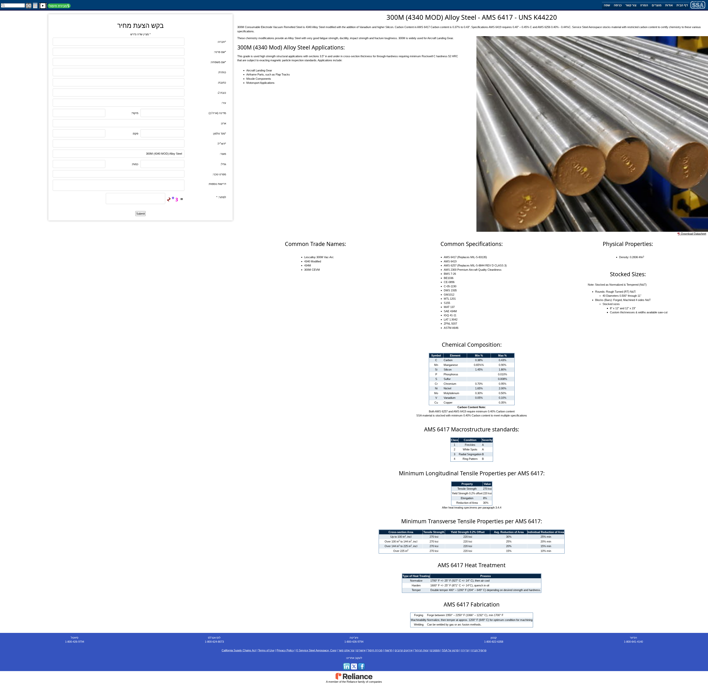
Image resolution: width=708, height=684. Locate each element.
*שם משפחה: (218, 62)
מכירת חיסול (375, 650)
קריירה (465, 650)
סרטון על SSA (450, 650)
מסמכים (435, 650)
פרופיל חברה (478, 650)
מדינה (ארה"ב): (217, 113)
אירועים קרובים (403, 650)
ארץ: (223, 123)
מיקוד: (134, 113)
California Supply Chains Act (239, 650)
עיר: (223, 102)
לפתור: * (221, 197)
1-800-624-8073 (214, 641)
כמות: (135, 164)
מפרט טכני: (219, 174)
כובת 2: (221, 92)
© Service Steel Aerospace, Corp (316, 650)
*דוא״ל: (221, 143)
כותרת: (222, 72)
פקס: (135, 133)
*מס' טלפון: (219, 133)
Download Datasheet (693, 233)
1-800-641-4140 (633, 641)
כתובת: (222, 82)
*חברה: (221, 41)
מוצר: (223, 153)
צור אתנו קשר (346, 650)
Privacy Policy (285, 650)
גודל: (223, 164)
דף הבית (682, 5)
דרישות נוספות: (217, 183)
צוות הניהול (421, 650)
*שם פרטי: (220, 52)
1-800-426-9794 (74, 641)
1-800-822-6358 (493, 641)
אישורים (360, 650)
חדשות (389, 650)
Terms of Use (266, 650)
